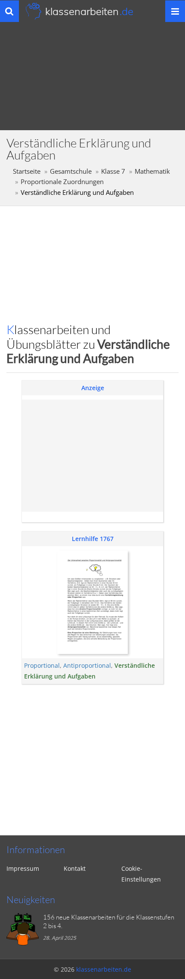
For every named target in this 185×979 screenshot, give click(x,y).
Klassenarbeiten (89, 11)
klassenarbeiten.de (103, 969)
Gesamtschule (71, 171)
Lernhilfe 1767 (93, 539)
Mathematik (152, 171)
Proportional (42, 665)
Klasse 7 (113, 171)
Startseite (26, 171)
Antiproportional (87, 665)
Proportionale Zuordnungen (62, 181)
